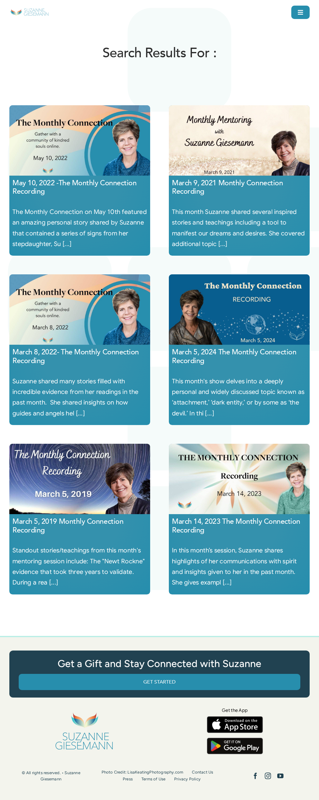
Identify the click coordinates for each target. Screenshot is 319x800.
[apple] (235, 719)
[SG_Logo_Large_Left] (29, 11)
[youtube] (280, 776)
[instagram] (268, 776)
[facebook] (255, 776)
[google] (235, 741)
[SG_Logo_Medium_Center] (84, 713)
